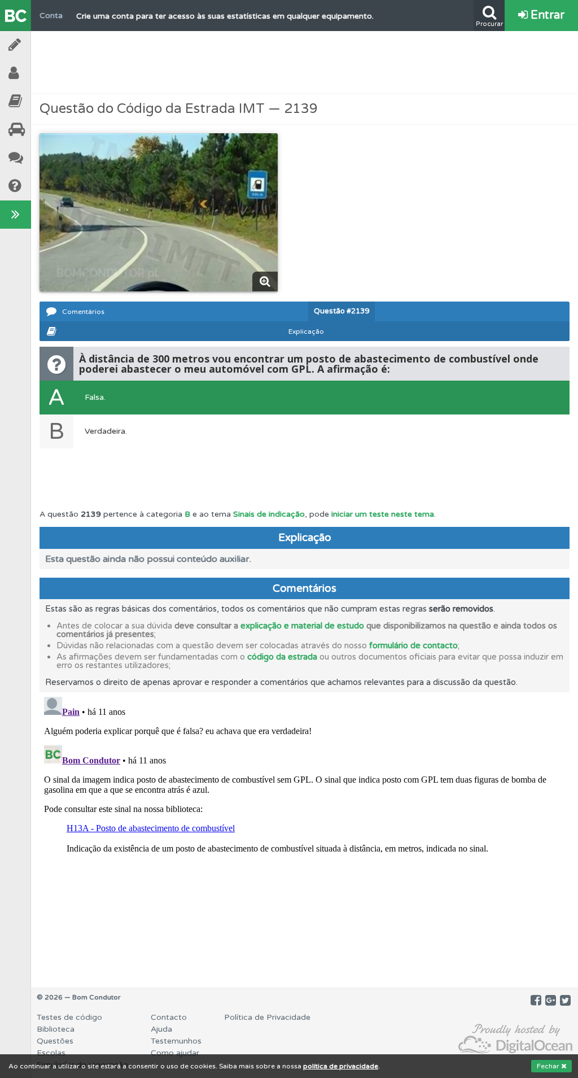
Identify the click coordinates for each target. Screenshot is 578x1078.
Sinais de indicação (269, 514)
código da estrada (282, 657)
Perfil (45, 73)
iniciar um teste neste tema (382, 514)
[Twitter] (565, 1000)
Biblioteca (45, 101)
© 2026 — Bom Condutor (79, 997)
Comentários (83, 312)
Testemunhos (45, 158)
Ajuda (45, 186)
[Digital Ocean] (515, 1039)
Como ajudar (175, 1053)
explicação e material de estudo (302, 626)
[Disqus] (305, 833)
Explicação (306, 331)
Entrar (546, 15)
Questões (55, 1041)
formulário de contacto (413, 645)
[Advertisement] (304, 62)
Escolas (45, 129)
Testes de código (69, 1017)
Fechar (549, 1066)
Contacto (169, 1017)
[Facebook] (536, 1000)
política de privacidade (340, 1066)
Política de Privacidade (267, 1017)
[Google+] (550, 1000)
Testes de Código (45, 45)
